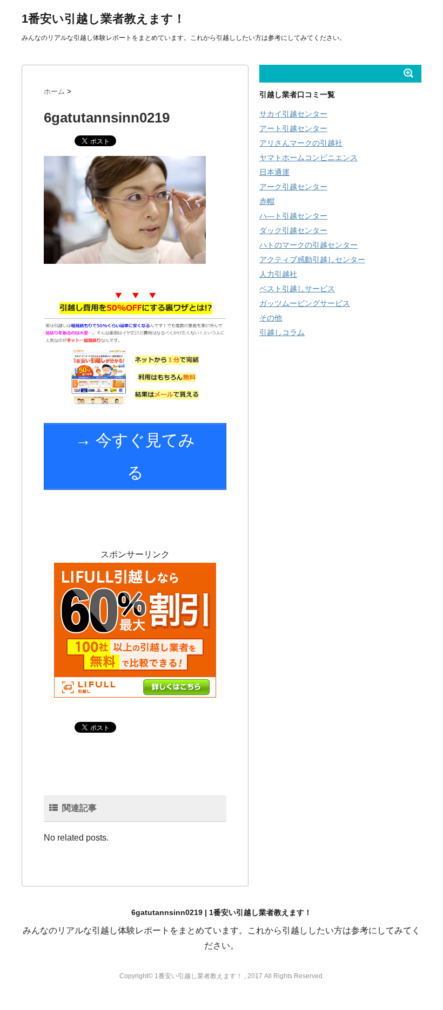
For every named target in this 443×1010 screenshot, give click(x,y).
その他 (270, 317)
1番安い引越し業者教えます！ (103, 18)
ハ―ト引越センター (293, 215)
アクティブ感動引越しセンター (312, 259)
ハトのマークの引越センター (308, 245)
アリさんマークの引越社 (301, 143)
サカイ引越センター (293, 114)
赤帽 (266, 201)
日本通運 (274, 172)
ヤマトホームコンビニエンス (308, 157)
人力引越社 (278, 274)
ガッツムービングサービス (304, 303)
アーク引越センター (293, 186)
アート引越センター (293, 128)
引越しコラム (282, 332)
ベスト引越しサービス (297, 288)
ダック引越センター (293, 230)
